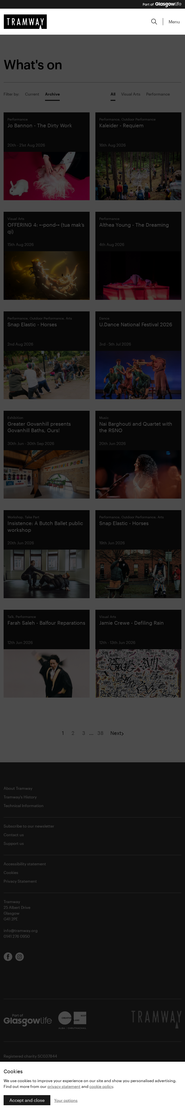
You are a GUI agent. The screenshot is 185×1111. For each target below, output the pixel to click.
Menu (174, 21)
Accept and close (27, 1100)
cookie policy (101, 1086)
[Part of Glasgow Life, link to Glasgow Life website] (162, 4)
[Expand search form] (154, 21)
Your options (66, 1100)
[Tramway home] (25, 21)
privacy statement (63, 1086)
